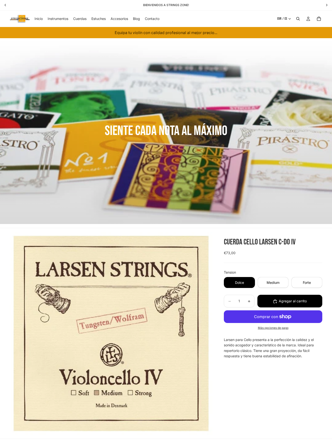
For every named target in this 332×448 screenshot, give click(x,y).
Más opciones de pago (273, 328)
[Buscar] (298, 18)
